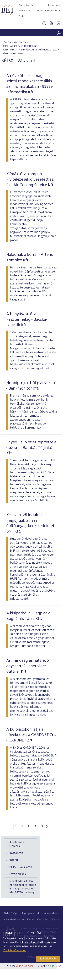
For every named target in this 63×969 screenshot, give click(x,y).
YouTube (51, 23)
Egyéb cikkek (17, 874)
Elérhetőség (24, 11)
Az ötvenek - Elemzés (17, 844)
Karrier (30, 920)
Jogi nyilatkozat (30, 913)
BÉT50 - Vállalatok (20, 867)
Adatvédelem (51, 913)
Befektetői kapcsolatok (48, 11)
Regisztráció (54, 5)
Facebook (44, 23)
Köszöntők (16, 853)
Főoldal (7, 42)
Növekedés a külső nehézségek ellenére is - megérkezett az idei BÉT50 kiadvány (22, 887)
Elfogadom (48, 958)
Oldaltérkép (10, 913)
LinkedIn (58, 23)
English (22, 16)
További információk (14, 950)
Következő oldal (47, 826)
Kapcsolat (42, 920)
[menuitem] (10, 913)
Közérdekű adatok (14, 920)
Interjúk (14, 860)
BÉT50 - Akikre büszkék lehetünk (20, 46)
